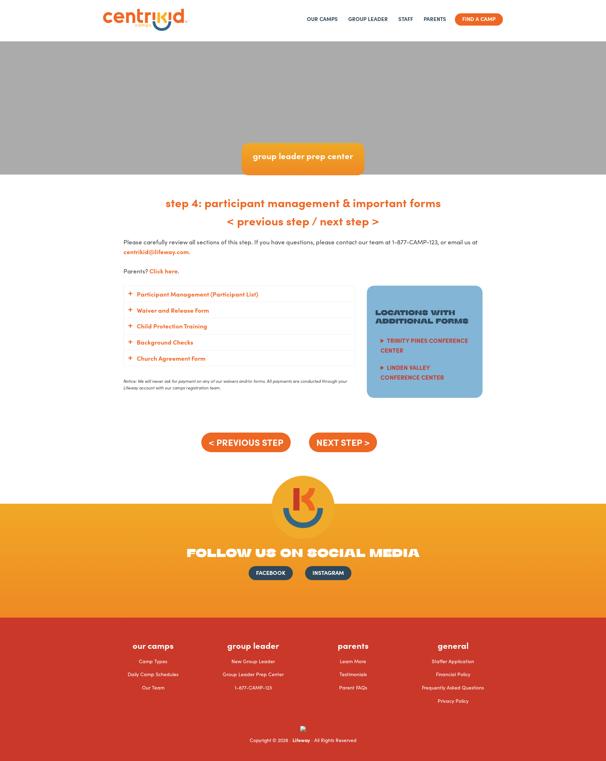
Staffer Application (453, 661)
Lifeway (301, 739)
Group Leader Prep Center (253, 674)
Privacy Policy (453, 700)
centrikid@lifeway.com (156, 251)
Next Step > (343, 441)
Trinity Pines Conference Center (424, 345)
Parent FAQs (353, 687)
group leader (253, 645)
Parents (353, 645)
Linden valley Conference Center (412, 372)
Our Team (153, 687)
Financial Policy (453, 674)
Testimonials (353, 674)
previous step (273, 220)
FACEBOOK (270, 572)
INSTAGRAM (328, 572)
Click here (163, 270)
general (453, 645)
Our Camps (153, 645)
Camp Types (153, 661)
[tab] (239, 294)
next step (344, 220)
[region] (303, 108)
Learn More (353, 661)
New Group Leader (253, 661)
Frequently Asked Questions (453, 687)
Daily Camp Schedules (153, 674)
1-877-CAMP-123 (253, 687)
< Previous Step (246, 441)
